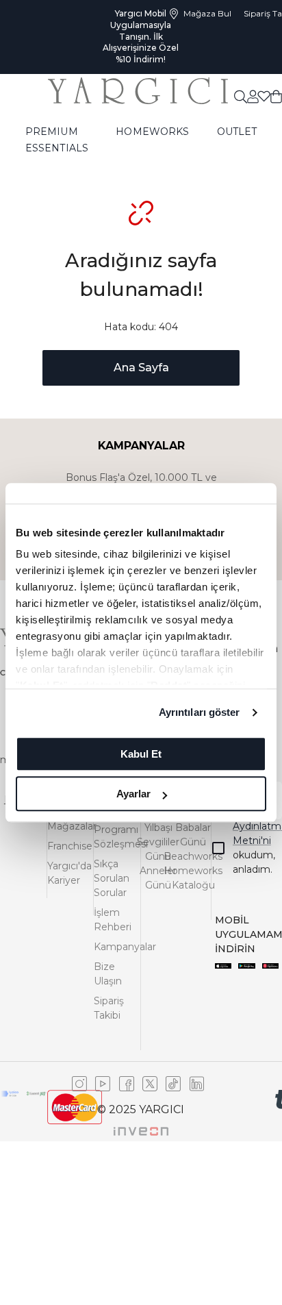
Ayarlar (133, 793)
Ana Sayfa (141, 367)
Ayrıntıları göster (199, 712)
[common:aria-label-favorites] (252, 96)
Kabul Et (141, 754)
